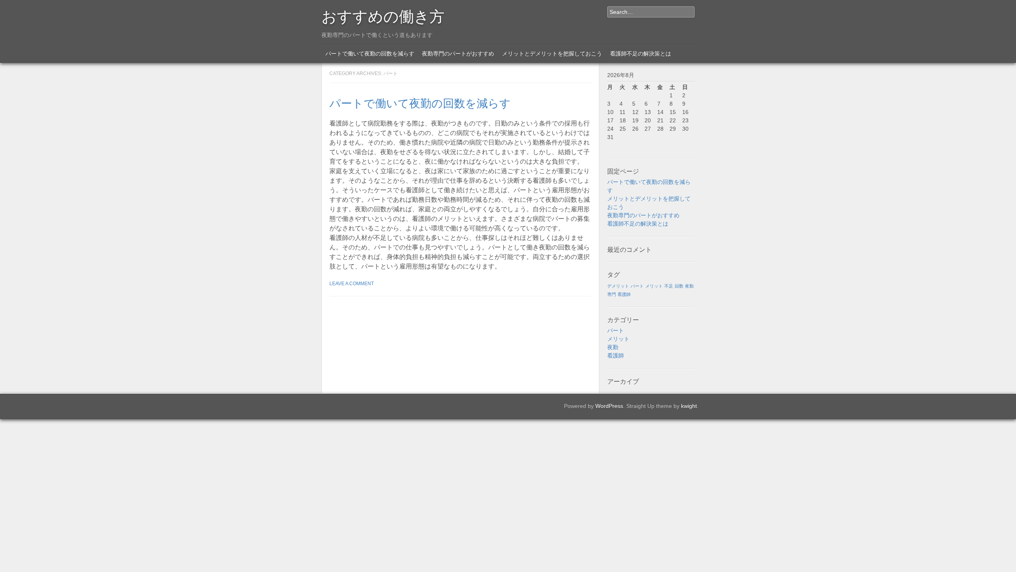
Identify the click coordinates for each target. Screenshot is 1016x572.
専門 (611, 294)
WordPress (609, 406)
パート (637, 286)
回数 (679, 286)
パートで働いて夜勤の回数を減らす (369, 53)
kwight (689, 406)
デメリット (618, 286)
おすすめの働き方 (382, 15)
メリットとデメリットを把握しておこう (552, 53)
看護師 (624, 294)
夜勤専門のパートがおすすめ (458, 53)
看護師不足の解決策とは (640, 53)
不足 (668, 286)
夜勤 (689, 286)
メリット (654, 286)
